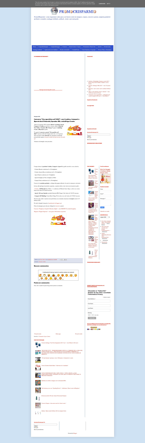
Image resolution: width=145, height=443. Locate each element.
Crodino (37, 188)
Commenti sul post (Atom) (44, 336)
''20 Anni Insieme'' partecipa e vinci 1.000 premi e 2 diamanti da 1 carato (57, 358)
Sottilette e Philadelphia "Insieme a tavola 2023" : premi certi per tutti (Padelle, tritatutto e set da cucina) (99, 83)
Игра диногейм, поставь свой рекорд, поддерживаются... (106, 228)
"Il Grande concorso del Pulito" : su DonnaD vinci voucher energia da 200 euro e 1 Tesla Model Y (99, 95)
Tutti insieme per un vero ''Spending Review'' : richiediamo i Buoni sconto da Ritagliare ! (61, 388)
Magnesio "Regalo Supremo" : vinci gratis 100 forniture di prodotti (50, 211)
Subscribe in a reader (104, 211)
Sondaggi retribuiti (37, 49)
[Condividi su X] (63, 259)
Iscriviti (99, 46)
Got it (108, 3)
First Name (90, 303)
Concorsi (64, 46)
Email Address (92, 299)
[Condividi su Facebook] (65, 259)
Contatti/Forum (75, 49)
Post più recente (37, 334)
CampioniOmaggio (55, 46)
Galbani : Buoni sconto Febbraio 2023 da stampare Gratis (54, 411)
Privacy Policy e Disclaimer (104, 49)
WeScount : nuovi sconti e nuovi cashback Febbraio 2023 (99, 89)
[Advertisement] (72, 32)
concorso (57, 206)
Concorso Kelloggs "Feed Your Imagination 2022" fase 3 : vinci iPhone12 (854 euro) (60, 343)
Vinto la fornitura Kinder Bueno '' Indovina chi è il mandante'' (55, 365)
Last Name (90, 308)
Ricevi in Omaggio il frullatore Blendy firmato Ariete (105, 171)
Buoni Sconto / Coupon (75, 46)
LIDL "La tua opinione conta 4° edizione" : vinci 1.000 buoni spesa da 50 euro (99, 92)
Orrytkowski (104, 242)
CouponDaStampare (43, 46)
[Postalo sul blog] (62, 259)
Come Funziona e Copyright (88, 49)
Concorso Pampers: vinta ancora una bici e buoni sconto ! (54, 403)
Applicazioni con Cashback (51, 49)
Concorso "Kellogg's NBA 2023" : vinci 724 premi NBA (99, 86)
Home (34, 46)
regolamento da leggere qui (55, 203)
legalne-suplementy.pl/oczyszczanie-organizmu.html (106, 235)
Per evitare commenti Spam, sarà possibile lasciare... (106, 222)
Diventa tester (107, 46)
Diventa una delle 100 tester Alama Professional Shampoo (54, 395)
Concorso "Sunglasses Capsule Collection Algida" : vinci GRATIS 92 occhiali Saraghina (55, 208)
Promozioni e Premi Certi (89, 46)
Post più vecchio (78, 334)
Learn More (102, 3)
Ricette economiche (64, 49)
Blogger (75, 433)
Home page (58, 334)
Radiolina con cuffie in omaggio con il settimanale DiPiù (54, 380)
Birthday (90, 312)
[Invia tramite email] (60, 259)
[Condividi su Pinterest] (66, 259)
